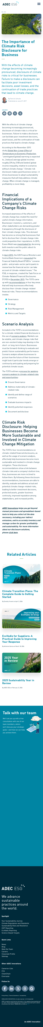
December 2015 (17, 280)
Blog (3, 947)
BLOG (4, 12)
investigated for (24, 244)
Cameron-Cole (7, 969)
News (4, 944)
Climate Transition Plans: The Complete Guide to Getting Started (20, 594)
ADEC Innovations (10, 508)
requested (28, 258)
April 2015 (8, 255)
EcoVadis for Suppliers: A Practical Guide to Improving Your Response (19, 639)
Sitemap (5, 956)
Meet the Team (7, 949)
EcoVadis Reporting (9, 931)
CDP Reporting (7, 928)
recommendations (17, 283)
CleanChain (6, 974)
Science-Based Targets (11, 933)
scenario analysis (18, 336)
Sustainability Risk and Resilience (15, 926)
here (28, 1004)
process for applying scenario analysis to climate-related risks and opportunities (20, 374)
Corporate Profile (8, 954)
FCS (3, 971)
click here (13, 533)
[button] (38, 3)
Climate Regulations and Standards (15, 923)
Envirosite (5, 976)
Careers (5, 952)
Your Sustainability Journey (12, 921)
